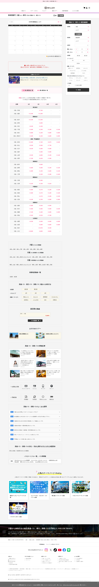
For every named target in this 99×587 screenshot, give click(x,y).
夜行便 (35, 289)
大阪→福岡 (17, 221)
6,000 (41, 164)
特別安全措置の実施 (13, 564)
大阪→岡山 (17, 196)
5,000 (31, 189)
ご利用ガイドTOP (62, 558)
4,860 (50, 224)
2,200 (41, 126)
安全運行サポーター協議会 (23, 450)
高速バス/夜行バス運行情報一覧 (49, 1)
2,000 (31, 171)
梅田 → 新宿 (35, 264)
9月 (58, 21)
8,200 (31, 126)
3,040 (41, 205)
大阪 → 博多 (49, 257)
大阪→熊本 (17, 228)
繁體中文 (19, 574)
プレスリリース (12, 559)
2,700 (41, 199)
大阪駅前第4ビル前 (53, 460)
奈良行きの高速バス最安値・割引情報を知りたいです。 (27, 430)
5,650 (31, 215)
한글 (14, 574)
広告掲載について (75, 568)
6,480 (58, 142)
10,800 (31, 231)
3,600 (50, 148)
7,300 (31, 158)
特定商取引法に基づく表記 (50, 568)
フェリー (44, 10)
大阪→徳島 (17, 205)
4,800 (31, 132)
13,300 (31, 119)
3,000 (41, 151)
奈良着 (15, 276)
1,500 (41, 171)
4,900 (41, 224)
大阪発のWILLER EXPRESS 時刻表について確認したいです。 (29, 421)
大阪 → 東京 (26, 249)
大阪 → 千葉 (19, 249)
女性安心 (26, 299)
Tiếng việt (29, 574)
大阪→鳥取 (17, 189)
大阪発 (11, 276)
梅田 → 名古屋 (42, 264)
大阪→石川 (17, 148)
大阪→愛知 (17, 171)
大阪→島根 (17, 193)
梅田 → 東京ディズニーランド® (23, 264)
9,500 (31, 155)
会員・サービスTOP (46, 558)
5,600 (31, 129)
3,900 (50, 205)
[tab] (27, 90)
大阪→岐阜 (17, 164)
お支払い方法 (15, 386)
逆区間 (61, 15)
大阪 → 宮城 (12, 249)
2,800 (41, 148)
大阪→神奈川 (16, 136)
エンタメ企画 (75, 10)
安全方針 (11, 562)
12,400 (31, 113)
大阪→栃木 (17, 119)
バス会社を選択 (78, 85)
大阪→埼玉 (17, 126)
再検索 (79, 89)
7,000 (50, 158)
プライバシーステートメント (37, 568)
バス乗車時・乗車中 (79, 561)
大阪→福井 (17, 151)
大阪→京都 (17, 180)
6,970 (50, 142)
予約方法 (14, 397)
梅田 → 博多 (49, 264)
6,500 (31, 221)
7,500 (41, 110)
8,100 (31, 148)
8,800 (41, 231)
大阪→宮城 (17, 110)
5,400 (31, 136)
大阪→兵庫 (17, 183)
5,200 (50, 155)
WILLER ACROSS (36, 579)
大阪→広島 (17, 199)
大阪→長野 (17, 158)
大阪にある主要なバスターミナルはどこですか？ (26, 412)
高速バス (24, 10)
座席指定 (45, 296)
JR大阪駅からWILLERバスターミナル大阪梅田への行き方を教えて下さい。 (32, 416)
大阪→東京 (17, 132)
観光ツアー (54, 10)
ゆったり (35, 296)
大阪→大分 (17, 231)
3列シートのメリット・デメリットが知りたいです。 (27, 434)
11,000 (31, 142)
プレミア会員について (46, 559)
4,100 (31, 199)
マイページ (28, 559)
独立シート (26, 296)
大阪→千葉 (17, 129)
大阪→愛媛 (17, 212)
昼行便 (26, 289)
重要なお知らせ (12, 558)
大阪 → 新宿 (35, 257)
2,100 (58, 171)
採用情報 (16, 568)
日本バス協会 (12, 450)
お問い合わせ (67, 568)
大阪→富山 (17, 145)
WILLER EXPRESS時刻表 (64, 559)
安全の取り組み (12, 561)
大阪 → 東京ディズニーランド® (23, 257)
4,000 (41, 123)
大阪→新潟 (17, 142)
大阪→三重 (17, 174)
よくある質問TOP (78, 558)
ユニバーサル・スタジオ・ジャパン (39, 460)
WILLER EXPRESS (20, 579)
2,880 (50, 199)
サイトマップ (60, 568)
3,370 (41, 189)
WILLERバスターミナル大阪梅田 (22, 460)
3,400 (41, 212)
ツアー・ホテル (33, 10)
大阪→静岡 (17, 167)
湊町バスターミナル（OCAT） (27, 461)
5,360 (50, 129)
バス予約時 (77, 559)
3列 (36, 293)
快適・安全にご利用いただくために (65, 562)
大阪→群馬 (17, 123)
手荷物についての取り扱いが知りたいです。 (25, 439)
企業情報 (11, 568)
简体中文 (24, 574)
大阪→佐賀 (17, 224)
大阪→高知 (17, 215)
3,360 (50, 167)
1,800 (50, 171)
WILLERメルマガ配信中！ (47, 562)
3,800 (41, 167)
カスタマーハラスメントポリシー (15, 570)
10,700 (41, 228)
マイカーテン (55, 296)
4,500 (58, 208)
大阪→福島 (17, 113)
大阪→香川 (17, 208)
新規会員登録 (28, 558)
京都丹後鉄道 (65, 10)
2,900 (41, 180)
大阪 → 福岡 (39, 249)
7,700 (50, 145)
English (10, 574)
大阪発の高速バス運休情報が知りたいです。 (25, 425)
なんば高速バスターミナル (41, 461)
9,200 (31, 145)
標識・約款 (28, 568)
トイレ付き (35, 299)
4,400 (41, 221)
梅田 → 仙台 (12, 264)
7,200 (41, 142)
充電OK (55, 299)
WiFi (45, 299)
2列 (26, 293)
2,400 (50, 174)
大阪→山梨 (17, 155)
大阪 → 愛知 (33, 249)
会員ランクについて (46, 561)
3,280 (50, 189)
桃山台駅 (17, 461)
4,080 (50, 212)
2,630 (31, 183)
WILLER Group (12, 579)
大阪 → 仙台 (12, 257)
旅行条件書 (22, 568)
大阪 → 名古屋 (42, 257)
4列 (45, 293)
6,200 (41, 158)
